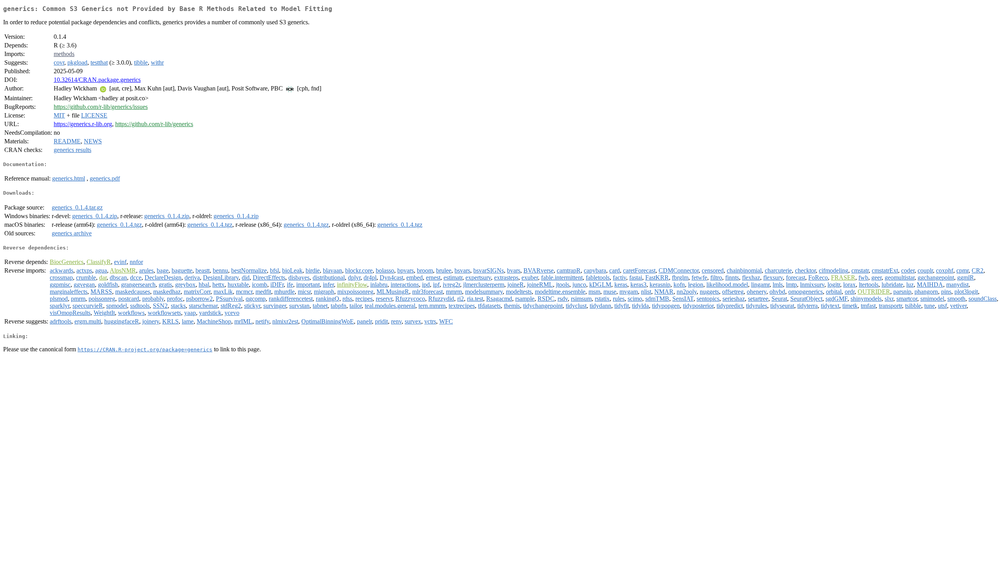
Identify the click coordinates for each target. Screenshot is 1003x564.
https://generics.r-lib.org (83, 124)
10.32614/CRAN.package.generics (97, 79)
